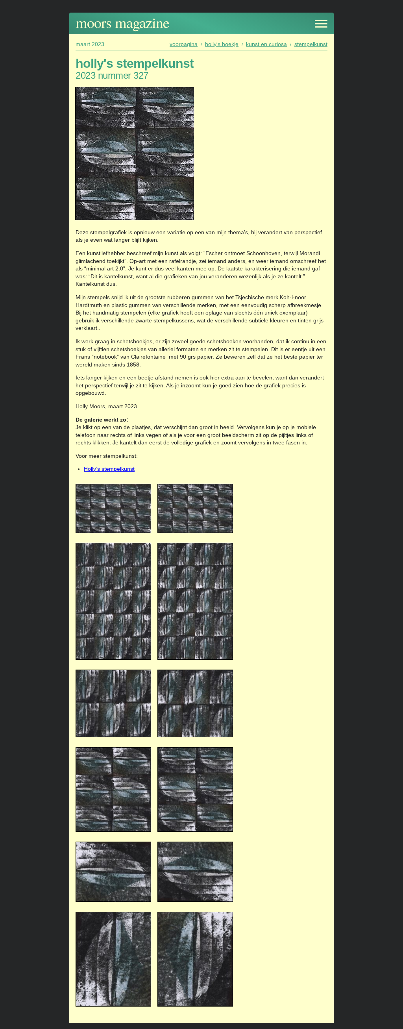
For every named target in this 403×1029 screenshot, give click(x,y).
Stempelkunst (310, 44)
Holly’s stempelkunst (109, 469)
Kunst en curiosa (266, 44)
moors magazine (122, 22)
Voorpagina (184, 44)
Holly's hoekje (221, 44)
